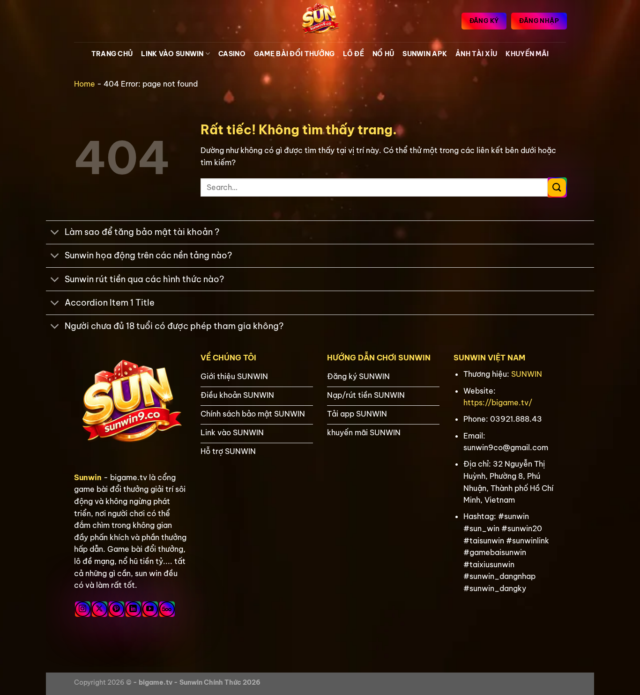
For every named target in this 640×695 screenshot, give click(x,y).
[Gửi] (557, 187)
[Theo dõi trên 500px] (167, 609)
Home (84, 83)
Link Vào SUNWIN (172, 54)
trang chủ (112, 54)
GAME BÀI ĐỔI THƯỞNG (294, 54)
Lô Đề (353, 54)
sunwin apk (424, 54)
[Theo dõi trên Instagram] (82, 609)
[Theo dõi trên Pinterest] (116, 609)
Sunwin (88, 477)
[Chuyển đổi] (55, 233)
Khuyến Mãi (527, 54)
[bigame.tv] (320, 21)
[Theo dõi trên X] (99, 609)
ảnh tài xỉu (476, 54)
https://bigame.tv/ (497, 402)
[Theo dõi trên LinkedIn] (133, 609)
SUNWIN (526, 374)
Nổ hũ (383, 54)
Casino (232, 54)
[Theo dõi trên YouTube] (150, 609)
